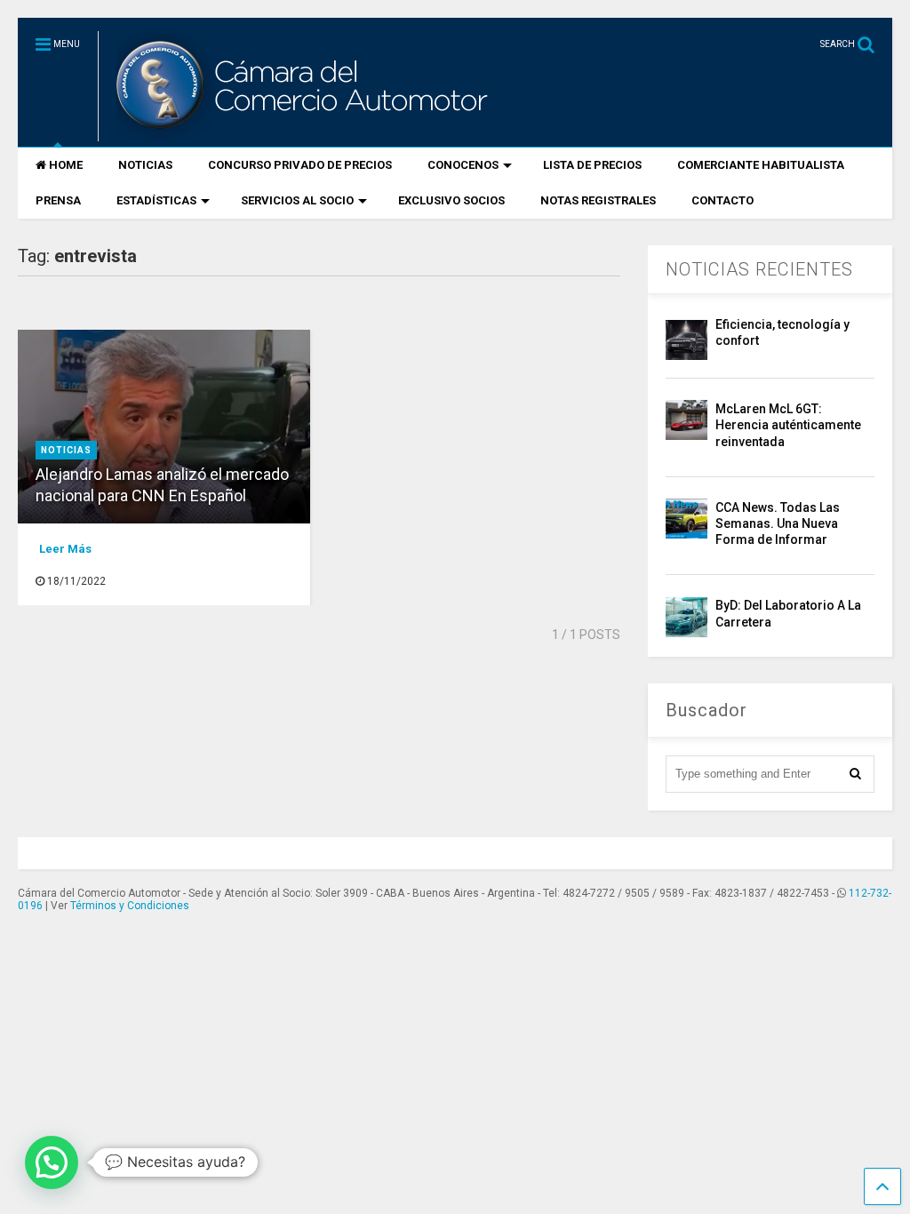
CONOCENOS (463, 165)
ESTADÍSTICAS (156, 200)
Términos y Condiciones (129, 905)
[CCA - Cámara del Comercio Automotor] (299, 133)
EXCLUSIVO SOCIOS (451, 200)
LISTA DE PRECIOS (592, 165)
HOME (66, 165)
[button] (51, 1162)
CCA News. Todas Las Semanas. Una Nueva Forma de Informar (777, 523)
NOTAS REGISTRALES (598, 200)
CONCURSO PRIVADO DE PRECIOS (300, 165)
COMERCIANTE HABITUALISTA (760, 165)
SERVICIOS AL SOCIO (297, 200)
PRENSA (58, 200)
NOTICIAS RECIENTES (759, 269)
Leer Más (65, 548)
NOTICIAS (145, 165)
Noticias (66, 450)
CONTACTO (722, 200)
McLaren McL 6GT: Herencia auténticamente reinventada (788, 425)
